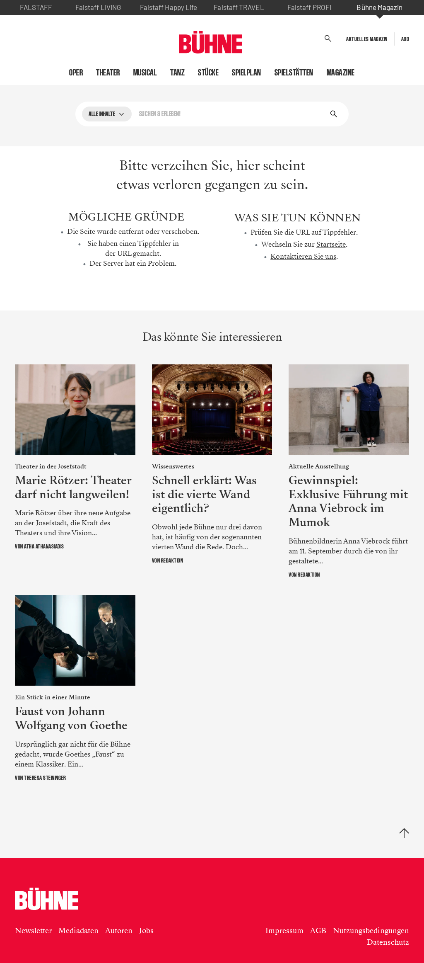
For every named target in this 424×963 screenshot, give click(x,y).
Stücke (208, 72)
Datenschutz (388, 942)
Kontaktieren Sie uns (303, 256)
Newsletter (33, 931)
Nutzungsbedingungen (371, 931)
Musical (145, 72)
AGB (318, 931)
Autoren (118, 931)
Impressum (284, 931)
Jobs (146, 931)
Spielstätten (294, 72)
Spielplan (246, 72)
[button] (328, 39)
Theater (108, 72)
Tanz (177, 72)
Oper (76, 72)
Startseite (331, 244)
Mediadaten (78, 931)
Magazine (341, 72)
